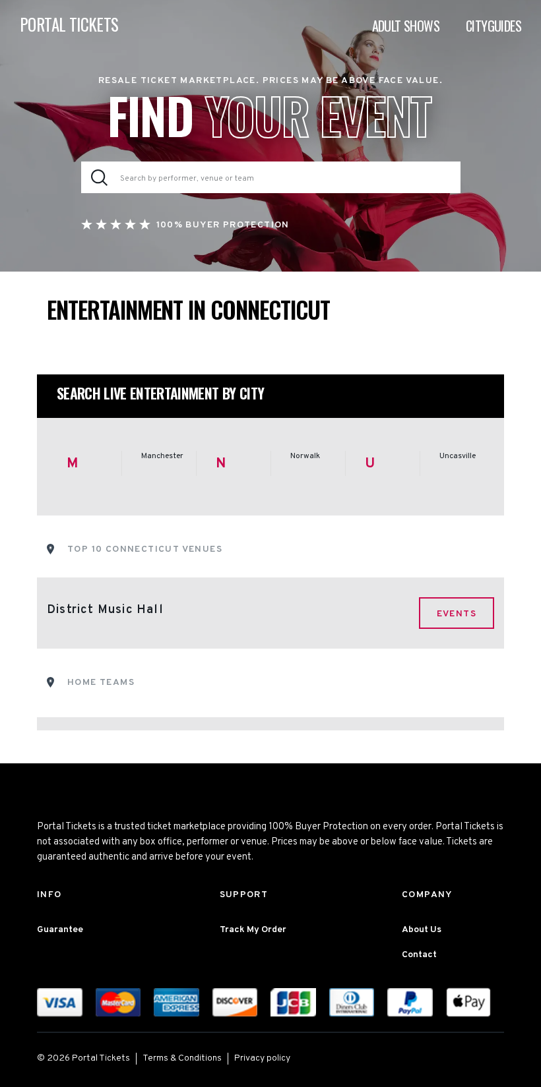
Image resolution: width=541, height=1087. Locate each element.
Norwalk (305, 456)
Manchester (162, 456)
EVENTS (456, 614)
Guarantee (60, 929)
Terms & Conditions (182, 1058)
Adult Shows (405, 25)
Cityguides (493, 25)
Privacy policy (262, 1058)
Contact (419, 954)
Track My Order (253, 929)
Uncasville (457, 456)
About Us (421, 929)
